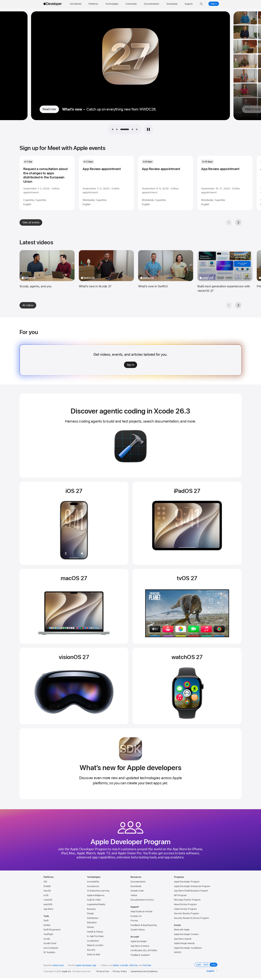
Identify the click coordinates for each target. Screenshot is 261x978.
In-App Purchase (95, 936)
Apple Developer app (86, 965)
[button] (201, 4)
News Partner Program (185, 904)
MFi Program (180, 895)
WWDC (177, 952)
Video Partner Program (185, 909)
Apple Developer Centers (186, 934)
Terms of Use (102, 971)
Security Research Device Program (191, 918)
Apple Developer (138, 941)
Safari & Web (93, 954)
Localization (93, 941)
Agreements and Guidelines (144, 971)
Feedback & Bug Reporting (143, 925)
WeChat (133, 965)
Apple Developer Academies (188, 948)
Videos (133, 895)
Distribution (92, 918)
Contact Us (136, 916)
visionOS (48, 900)
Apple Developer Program (186, 881)
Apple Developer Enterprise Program (192, 886)
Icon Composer (51, 948)
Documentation (137, 881)
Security (91, 950)
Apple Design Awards (184, 943)
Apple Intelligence (95, 895)
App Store (48, 909)
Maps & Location (95, 945)
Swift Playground (52, 929)
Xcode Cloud (50, 943)
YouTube (147, 965)
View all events (30, 222)
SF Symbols (49, 952)
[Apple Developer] (53, 4)
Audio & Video (94, 900)
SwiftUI (47, 925)
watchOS (48, 904)
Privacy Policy (120, 971)
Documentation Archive (142, 900)
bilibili (116, 965)
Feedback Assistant (140, 955)
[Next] (238, 222)
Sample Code (137, 891)
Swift (46, 920)
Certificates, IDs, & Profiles (143, 950)
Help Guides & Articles (141, 911)
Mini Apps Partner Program (187, 900)
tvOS (46, 895)
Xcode (47, 939)
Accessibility (93, 881)
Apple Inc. (67, 971)
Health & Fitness (95, 932)
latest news (58, 965)
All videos (27, 305)
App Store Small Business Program (191, 891)
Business (91, 909)
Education (92, 922)
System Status (137, 929)
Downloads (135, 886)
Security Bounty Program (186, 913)
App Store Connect (139, 946)
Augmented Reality (96, 904)
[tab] (112, 129)
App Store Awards (182, 939)
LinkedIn (124, 965)
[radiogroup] (206, 965)
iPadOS (47, 886)
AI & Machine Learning (98, 891)
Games (90, 927)
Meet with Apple (181, 929)
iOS (45, 881)
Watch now (50, 109)
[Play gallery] (148, 129)
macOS (47, 891)
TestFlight (48, 934)
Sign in (213, 3)
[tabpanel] (130, 71)
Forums (134, 920)
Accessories (93, 886)
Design (90, 913)
